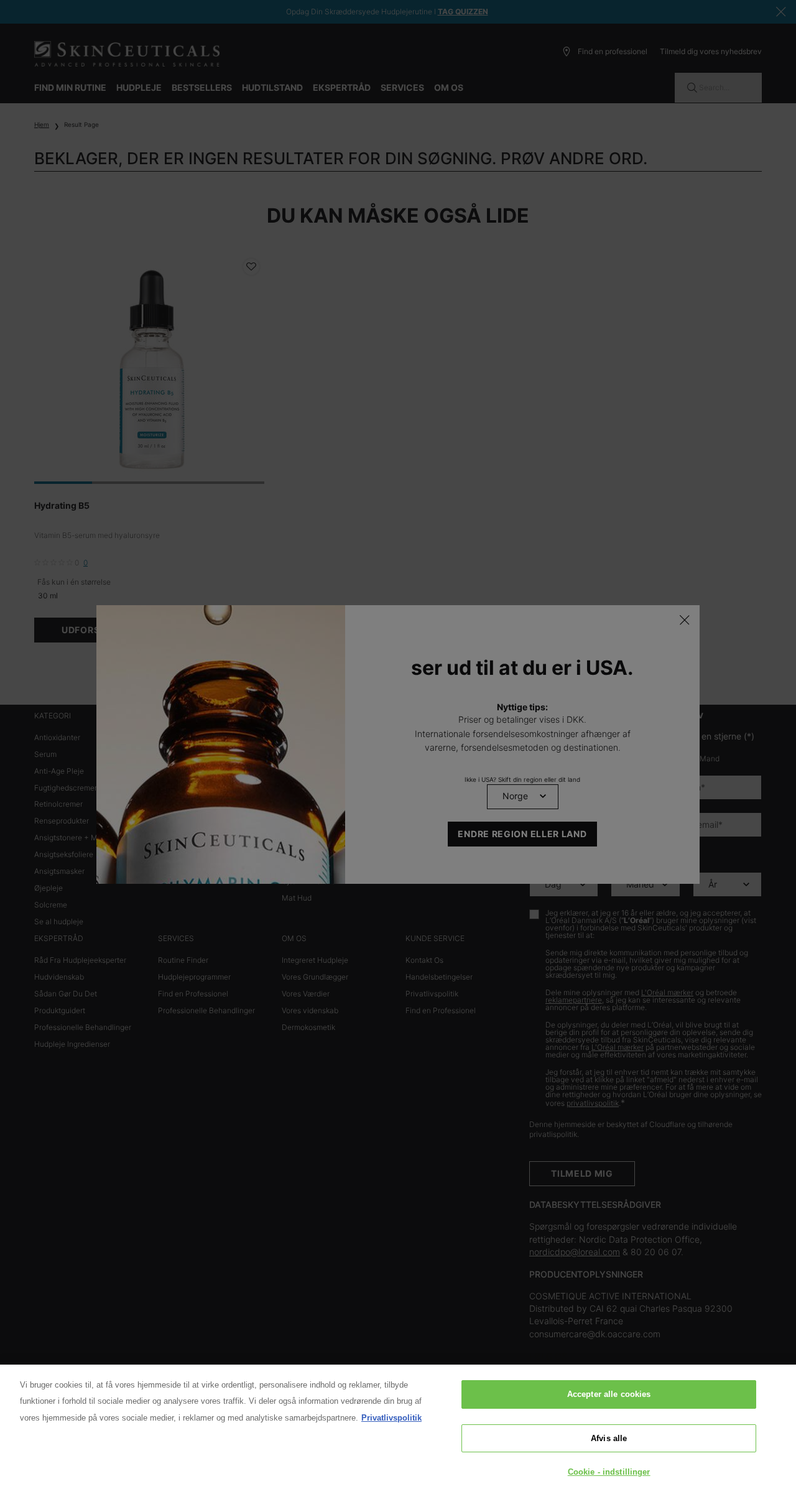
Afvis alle (609, 1438)
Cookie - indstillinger (609, 1472)
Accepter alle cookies (609, 1394)
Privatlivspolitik (391, 1417)
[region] (398, 1427)
